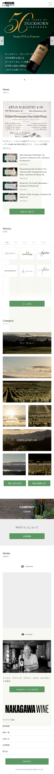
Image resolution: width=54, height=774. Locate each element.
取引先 (5, 751)
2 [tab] (25, 80)
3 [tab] (29, 80)
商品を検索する (38, 483)
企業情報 (26, 536)
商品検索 (6, 726)
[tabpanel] (27, 41)
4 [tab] (32, 80)
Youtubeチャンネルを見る (26, 689)
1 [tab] (21, 80)
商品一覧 (6, 732)
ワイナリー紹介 (9, 720)
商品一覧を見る (14, 483)
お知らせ (6, 739)
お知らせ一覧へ (26, 212)
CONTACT (27, 761)
